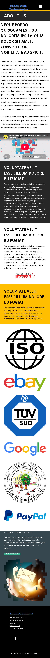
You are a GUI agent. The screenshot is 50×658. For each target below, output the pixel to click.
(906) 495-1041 (15, 623)
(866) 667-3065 (15, 626)
